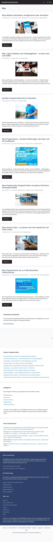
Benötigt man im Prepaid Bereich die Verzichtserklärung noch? (20, 427)
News (4, 514)
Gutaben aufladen (7, 492)
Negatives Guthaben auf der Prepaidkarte (14, 468)
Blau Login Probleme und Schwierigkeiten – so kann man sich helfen (25, 54)
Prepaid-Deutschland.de (9, 2)
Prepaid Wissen (7, 402)
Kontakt (5, 507)
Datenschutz (6, 512)
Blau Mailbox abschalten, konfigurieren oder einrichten (25, 15)
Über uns (5, 500)
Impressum (6, 509)
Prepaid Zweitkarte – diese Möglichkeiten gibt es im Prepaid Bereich (21, 372)
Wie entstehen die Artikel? (10, 505)
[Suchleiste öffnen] (44, 2)
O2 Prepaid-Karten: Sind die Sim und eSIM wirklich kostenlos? (19, 356)
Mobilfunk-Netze (7, 395)
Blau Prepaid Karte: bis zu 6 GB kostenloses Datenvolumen (20, 271)
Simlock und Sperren (9, 404)
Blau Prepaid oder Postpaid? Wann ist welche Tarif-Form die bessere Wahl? (25, 186)
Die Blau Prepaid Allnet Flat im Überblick (19, 98)
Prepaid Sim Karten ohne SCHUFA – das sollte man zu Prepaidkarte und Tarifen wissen (26, 377)
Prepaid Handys (7, 485)
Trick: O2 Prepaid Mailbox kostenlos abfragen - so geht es (18, 435)
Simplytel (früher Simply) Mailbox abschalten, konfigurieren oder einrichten (23, 365)
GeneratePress (37, 532)
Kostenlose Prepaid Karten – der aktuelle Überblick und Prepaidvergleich (22, 358)
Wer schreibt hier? (8, 502)
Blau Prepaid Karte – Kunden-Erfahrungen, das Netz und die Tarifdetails (25, 140)
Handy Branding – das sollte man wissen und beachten (18, 363)
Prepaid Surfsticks (8, 400)
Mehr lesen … (7, 45)
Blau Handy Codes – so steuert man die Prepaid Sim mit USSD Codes (25, 228)
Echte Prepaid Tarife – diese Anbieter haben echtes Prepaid (19, 370)
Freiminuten (6, 397)
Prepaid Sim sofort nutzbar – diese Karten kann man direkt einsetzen (21, 375)
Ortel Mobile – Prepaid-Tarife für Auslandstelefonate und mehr (20, 361)
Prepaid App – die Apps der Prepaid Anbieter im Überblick (18, 368)
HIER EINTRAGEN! (8, 324)
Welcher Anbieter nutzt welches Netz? (13, 482)
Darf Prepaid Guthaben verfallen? (12, 466)
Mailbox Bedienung (8, 489)
